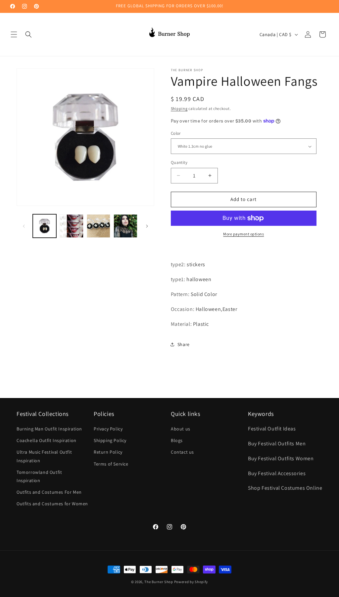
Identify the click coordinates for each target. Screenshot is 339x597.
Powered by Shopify (191, 581)
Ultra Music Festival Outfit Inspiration (44, 456)
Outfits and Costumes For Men (49, 492)
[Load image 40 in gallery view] (125, 226)
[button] (14, 34)
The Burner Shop (158, 581)
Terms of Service (111, 464)
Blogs (177, 440)
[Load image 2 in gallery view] (71, 226)
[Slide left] (24, 226)
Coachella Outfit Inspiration (46, 440)
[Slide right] (147, 226)
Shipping (179, 108)
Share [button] (183, 344)
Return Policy (108, 452)
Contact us (182, 452)
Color (176, 133)
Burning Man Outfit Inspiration (49, 429)
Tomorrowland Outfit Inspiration (39, 476)
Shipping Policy (110, 440)
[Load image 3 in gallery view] (98, 226)
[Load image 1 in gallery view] (44, 226)
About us (180, 429)
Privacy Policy (108, 429)
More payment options (243, 233)
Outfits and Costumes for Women (52, 504)
